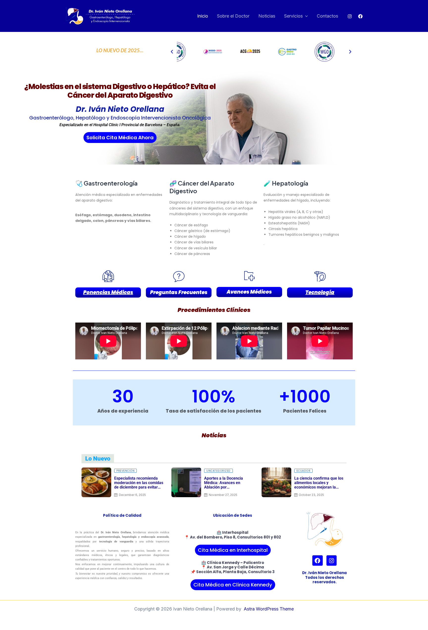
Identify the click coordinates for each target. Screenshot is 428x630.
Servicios (293, 16)
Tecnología (319, 292)
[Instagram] (350, 16)
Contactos (327, 16)
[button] (305, 16)
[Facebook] (360, 16)
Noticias (266, 16)
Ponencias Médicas (108, 292)
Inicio (202, 16)
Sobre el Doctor (233, 16)
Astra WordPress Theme (269, 608)
